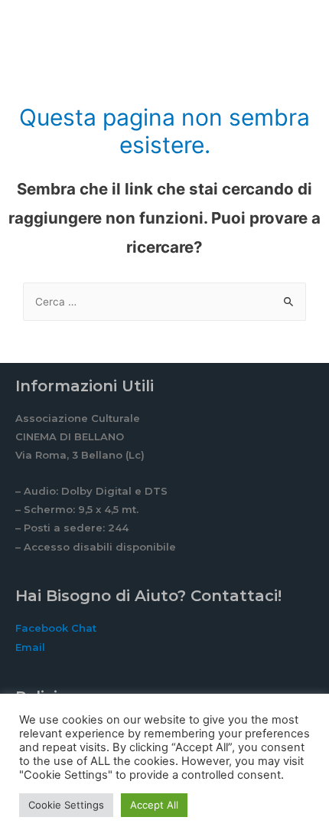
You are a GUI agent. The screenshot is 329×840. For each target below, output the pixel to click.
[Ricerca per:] (164, 302)
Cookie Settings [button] (66, 805)
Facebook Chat (55, 628)
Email (30, 647)
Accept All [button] (154, 805)
